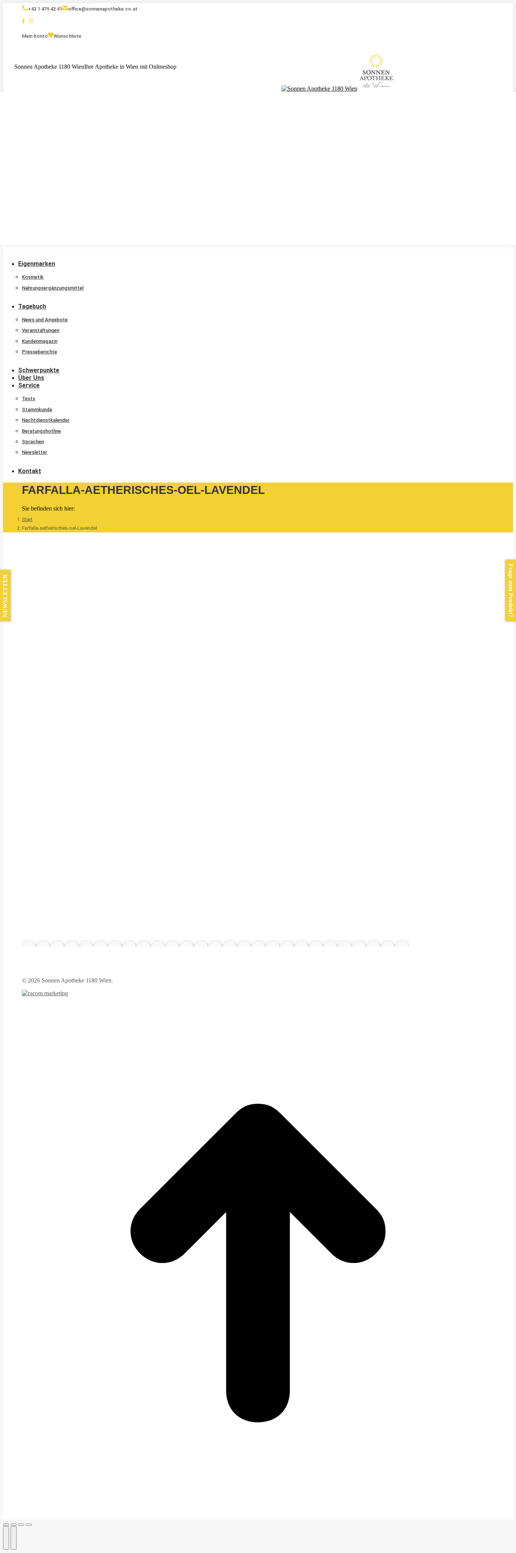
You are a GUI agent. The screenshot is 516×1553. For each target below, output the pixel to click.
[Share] (14, 1525)
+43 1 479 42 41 (45, 9)
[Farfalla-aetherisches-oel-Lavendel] (215, 943)
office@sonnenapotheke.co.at (102, 9)
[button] (59, 252)
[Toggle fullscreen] (21, 1525)
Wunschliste (67, 36)
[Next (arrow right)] (14, 1538)
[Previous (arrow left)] (6, 1538)
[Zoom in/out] (29, 1525)
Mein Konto (35, 36)
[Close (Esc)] (6, 1525)
